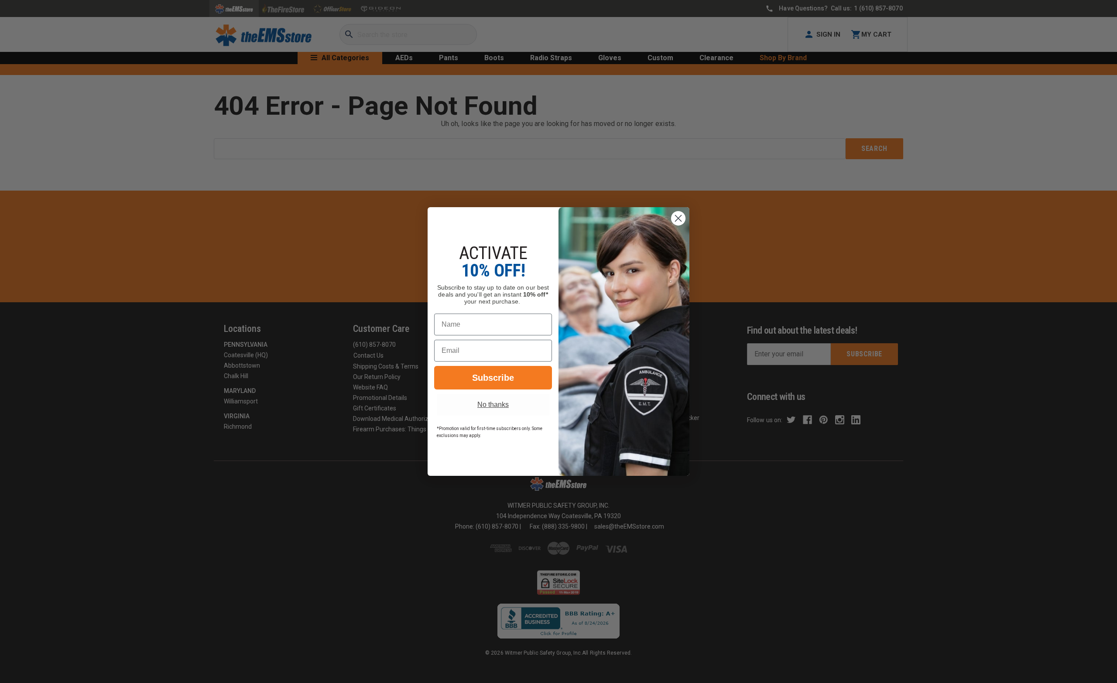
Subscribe (493, 377)
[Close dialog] (678, 218)
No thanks (493, 404)
